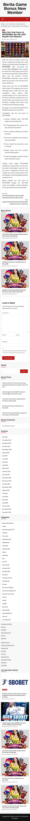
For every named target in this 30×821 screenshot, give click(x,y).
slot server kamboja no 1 (9, 590)
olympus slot (4, 648)
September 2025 (7, 449)
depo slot (3, 638)
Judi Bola (4, 533)
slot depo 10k (6, 568)
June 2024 (5, 496)
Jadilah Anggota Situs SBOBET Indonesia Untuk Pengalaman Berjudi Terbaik (13, 393)
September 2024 (7, 487)
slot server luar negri (8, 594)
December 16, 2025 (11, 726)
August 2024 (6, 490)
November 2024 (6, 481)
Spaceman (5, 607)
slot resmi (3, 662)
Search (3, 365)
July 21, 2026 (10, 698)
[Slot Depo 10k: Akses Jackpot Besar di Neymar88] (15, 250)
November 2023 (6, 512)
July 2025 (5, 455)
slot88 (4, 600)
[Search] (27, 19)
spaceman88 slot (7, 613)
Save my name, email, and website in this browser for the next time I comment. (14, 352)
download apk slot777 (8, 529)
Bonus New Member (8, 523)
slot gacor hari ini (7, 578)
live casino (5, 536)
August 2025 (6, 452)
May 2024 (5, 499)
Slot (3, 30)
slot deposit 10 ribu (6, 624)
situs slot (3, 651)
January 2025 (6, 474)
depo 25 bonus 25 (6, 632)
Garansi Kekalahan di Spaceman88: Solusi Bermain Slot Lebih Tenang (13, 195)
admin (5, 39)
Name (4, 335)
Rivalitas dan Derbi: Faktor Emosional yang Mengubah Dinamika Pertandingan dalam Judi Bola (15, 385)
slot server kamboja (7, 587)
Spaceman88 (5, 610)
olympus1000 (6, 549)
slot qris (4, 584)
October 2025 (6, 446)
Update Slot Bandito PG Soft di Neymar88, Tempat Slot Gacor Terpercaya (15, 202)
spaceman (4, 665)
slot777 (4, 597)
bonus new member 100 (7, 645)
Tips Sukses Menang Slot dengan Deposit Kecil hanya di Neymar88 (13, 400)
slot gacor (5, 574)
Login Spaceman (6, 539)
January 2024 (6, 506)
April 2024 (5, 503)
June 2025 (5, 459)
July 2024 (5, 493)
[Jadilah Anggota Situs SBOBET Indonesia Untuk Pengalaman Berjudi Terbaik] (15, 711)
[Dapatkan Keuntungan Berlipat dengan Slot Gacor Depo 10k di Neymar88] (15, 278)
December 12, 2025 (11, 238)
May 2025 (5, 462)
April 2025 (5, 465)
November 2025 (6, 443)
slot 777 (4, 561)
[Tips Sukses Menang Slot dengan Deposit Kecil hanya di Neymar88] (15, 222)
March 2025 (5, 468)
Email (18, 335)
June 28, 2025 (11, 39)
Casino (4, 526)
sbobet (4, 552)
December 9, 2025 (11, 293)
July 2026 (5, 437)
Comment (5, 313)
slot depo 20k (6, 571)
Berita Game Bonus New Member (15, 8)
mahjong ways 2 (5, 642)
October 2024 (6, 484)
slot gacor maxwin (6, 659)
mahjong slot (5, 542)
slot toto (3, 654)
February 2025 (6, 471)
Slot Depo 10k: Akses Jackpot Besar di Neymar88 (12, 407)
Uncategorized (6, 619)
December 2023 (6, 509)
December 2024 (6, 477)
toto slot (4, 616)
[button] (2, 19)
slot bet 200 (5, 565)
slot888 (4, 603)
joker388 (3, 630)
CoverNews (23, 816)
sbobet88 (5, 555)
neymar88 (20, 67)
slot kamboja (5, 581)
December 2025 (6, 440)
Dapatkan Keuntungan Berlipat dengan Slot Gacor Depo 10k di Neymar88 (14, 414)
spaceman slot (5, 657)
